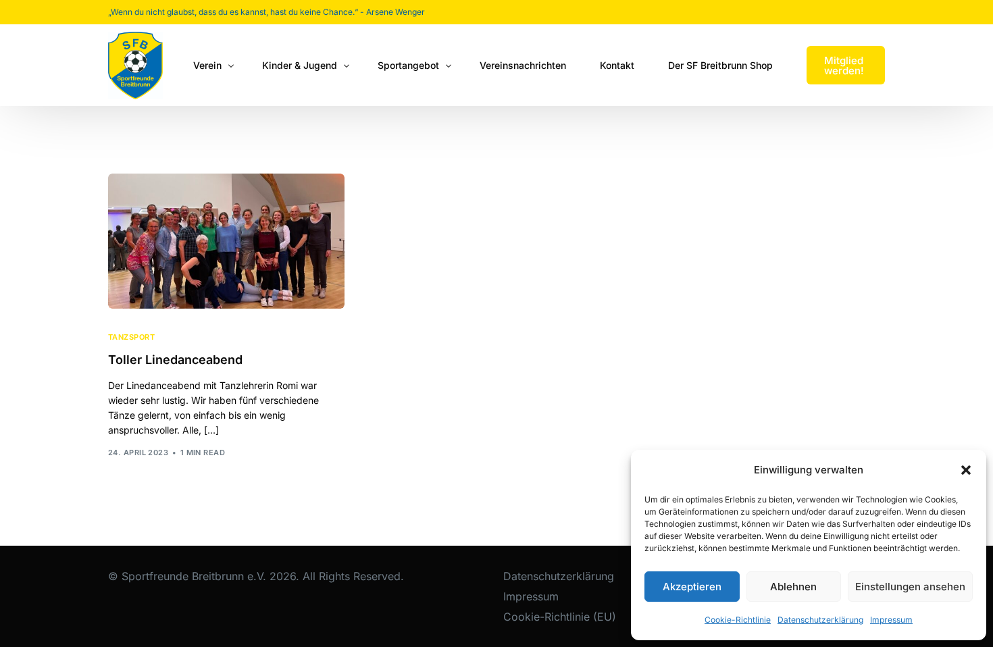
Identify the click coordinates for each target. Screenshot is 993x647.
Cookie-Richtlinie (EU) (559, 616)
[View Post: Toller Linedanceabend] (226, 241)
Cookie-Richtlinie (738, 620)
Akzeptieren (692, 586)
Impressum (891, 620)
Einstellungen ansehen (910, 586)
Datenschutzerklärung (820, 620)
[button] (966, 470)
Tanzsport (131, 337)
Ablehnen (793, 586)
